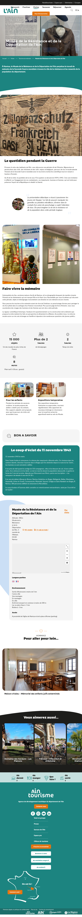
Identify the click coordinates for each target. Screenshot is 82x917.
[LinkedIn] (49, 813)
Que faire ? (53, 778)
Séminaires (68, 2)
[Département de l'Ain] (42, 912)
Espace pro (59, 2)
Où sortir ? (67, 778)
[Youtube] (44, 813)
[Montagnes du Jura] (55, 912)
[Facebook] (33, 813)
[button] (72, 10)
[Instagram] (38, 813)
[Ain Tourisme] (30, 912)
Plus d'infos (66, 511)
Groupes (77, 2)
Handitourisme (47, 2)
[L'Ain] (11, 10)
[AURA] (71, 912)
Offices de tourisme (41, 841)
